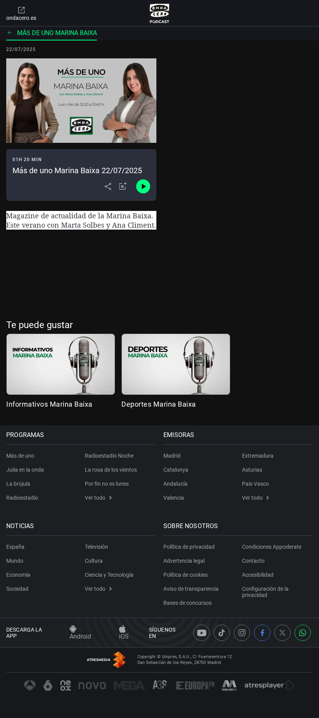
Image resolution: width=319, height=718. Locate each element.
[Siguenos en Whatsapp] (302, 633)
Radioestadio (22, 498)
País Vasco (255, 484)
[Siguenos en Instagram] (242, 633)
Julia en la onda (25, 470)
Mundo (14, 561)
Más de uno (20, 456)
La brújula (18, 484)
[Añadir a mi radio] (123, 186)
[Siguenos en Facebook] (262, 633)
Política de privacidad (189, 547)
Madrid (172, 456)
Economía (18, 575)
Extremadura (257, 456)
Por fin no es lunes (107, 484)
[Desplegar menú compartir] (108, 186)
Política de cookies (185, 575)
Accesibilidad (257, 575)
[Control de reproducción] (143, 186)
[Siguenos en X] (282, 633)
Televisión (96, 547)
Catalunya (175, 470)
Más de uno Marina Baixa (57, 33)
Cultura (94, 561)
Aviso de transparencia (191, 589)
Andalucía (175, 484)
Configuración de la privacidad (265, 592)
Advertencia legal (184, 561)
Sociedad (17, 589)
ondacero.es (21, 18)
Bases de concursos (187, 603)
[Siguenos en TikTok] (222, 633)
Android (80, 636)
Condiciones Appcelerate (271, 547)
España (15, 547)
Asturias (252, 470)
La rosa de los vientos (111, 470)
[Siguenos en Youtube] (201, 633)
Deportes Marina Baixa (158, 404)
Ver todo (95, 498)
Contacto (253, 561)
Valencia (173, 498)
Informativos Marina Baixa (49, 404)
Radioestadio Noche (109, 456)
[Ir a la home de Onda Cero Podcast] (160, 13)
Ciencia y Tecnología (109, 575)
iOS (124, 636)
